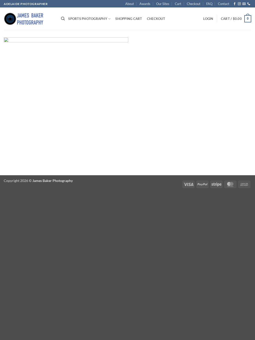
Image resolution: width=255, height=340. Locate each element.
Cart (178, 4)
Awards (144, 4)
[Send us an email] (244, 4)
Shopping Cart (128, 19)
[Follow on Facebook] (234, 4)
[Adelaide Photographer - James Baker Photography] (29, 18)
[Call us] (248, 4)
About (129, 4)
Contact (223, 4)
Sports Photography (87, 19)
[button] (208, 19)
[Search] (63, 18)
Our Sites (162, 4)
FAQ (209, 4)
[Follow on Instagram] (239, 4)
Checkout (193, 4)
